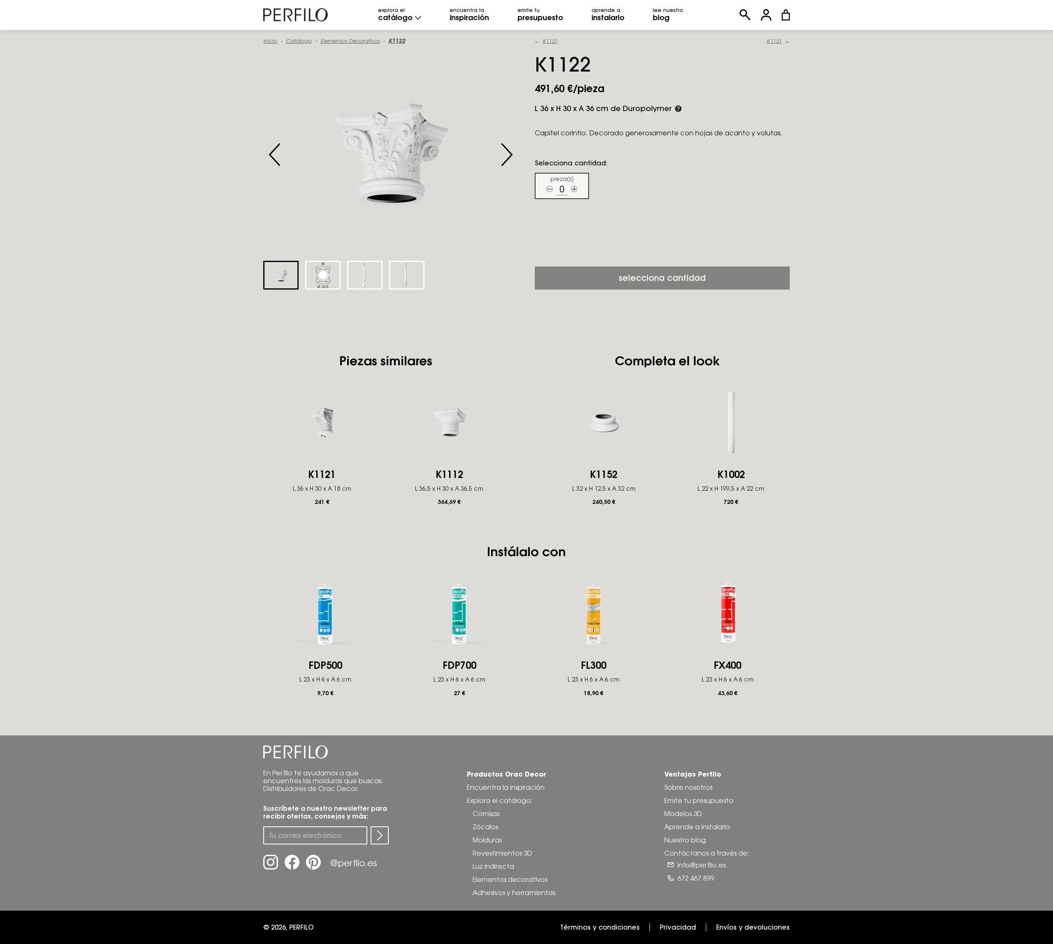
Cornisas (486, 813)
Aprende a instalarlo (697, 827)
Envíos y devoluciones (753, 927)
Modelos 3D (683, 813)
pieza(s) (562, 179)
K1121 (550, 41)
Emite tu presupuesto (698, 800)
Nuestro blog (685, 840)
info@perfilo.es (701, 865)
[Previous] (274, 154)
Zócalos (485, 827)
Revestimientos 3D (502, 853)
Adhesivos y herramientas (514, 892)
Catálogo (299, 40)
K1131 (774, 41)
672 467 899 (695, 878)
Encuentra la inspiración (506, 787)
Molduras (487, 840)
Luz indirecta (493, 866)
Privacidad (678, 927)
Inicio (270, 40)
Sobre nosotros (688, 787)
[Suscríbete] (380, 835)
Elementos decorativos (350, 40)
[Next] (506, 154)
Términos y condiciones (600, 927)
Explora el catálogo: (500, 800)
